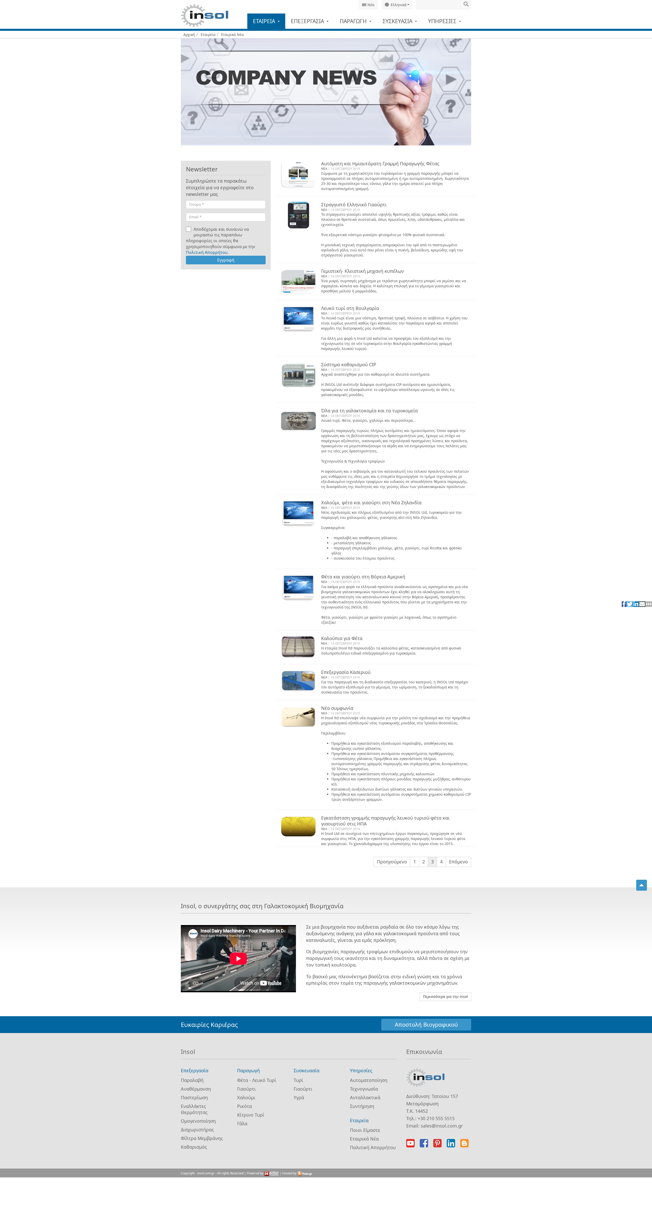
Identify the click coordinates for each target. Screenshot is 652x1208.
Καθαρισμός (194, 1147)
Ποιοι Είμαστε (365, 1130)
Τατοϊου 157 (445, 1096)
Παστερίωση (194, 1097)
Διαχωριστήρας (197, 1129)
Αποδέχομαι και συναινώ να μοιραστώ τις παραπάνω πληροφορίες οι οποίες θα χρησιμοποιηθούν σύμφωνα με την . (220, 240)
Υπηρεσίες (443, 21)
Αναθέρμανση (196, 1089)
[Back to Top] (641, 885)
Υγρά (299, 1097)
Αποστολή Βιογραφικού (426, 1024)
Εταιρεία (264, 21)
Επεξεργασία (308, 21)
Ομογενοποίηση (198, 1121)
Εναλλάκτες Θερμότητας (194, 1109)
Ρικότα (244, 1106)
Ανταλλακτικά (365, 1097)
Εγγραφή (225, 260)
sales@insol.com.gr (442, 1126)
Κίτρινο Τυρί (250, 1115)
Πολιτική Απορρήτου (206, 252)
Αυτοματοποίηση (368, 1080)
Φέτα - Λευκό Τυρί (256, 1080)
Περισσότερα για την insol (445, 996)
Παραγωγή (354, 21)
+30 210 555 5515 (436, 1118)
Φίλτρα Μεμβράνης (202, 1138)
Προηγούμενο (392, 862)
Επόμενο (458, 862)
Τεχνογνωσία (364, 1089)
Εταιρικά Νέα (364, 1139)
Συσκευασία (398, 21)
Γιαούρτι (246, 1089)
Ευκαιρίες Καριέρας (209, 1024)
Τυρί (298, 1080)
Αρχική (189, 34)
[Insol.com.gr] (204, 15)
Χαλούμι (246, 1097)
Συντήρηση (362, 1106)
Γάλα (242, 1123)
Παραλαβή (192, 1080)
